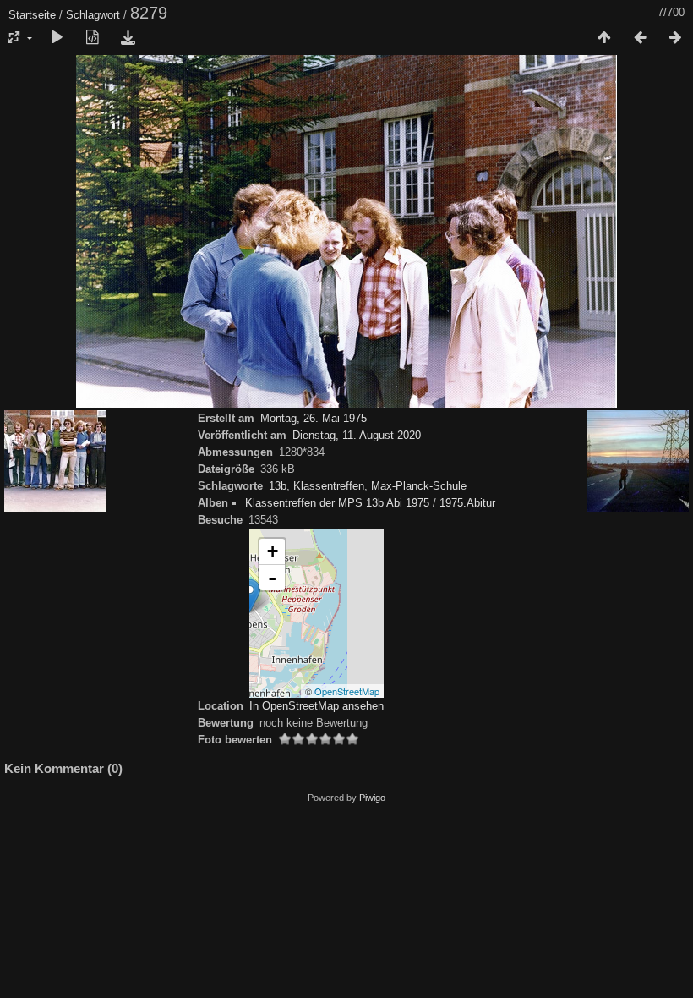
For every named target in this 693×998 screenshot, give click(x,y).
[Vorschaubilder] (604, 38)
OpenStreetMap (346, 691)
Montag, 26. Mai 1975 (313, 418)
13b (277, 486)
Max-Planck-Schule (419, 486)
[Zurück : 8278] (640, 38)
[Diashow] (56, 38)
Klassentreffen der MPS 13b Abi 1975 (337, 502)
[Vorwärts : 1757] (675, 38)
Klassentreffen (328, 486)
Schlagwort (93, 14)
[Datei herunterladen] (127, 38)
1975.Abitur (467, 502)
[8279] (249, 596)
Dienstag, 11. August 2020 (356, 435)
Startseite (32, 14)
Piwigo (372, 797)
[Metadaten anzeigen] (92, 38)
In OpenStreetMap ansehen (316, 705)
